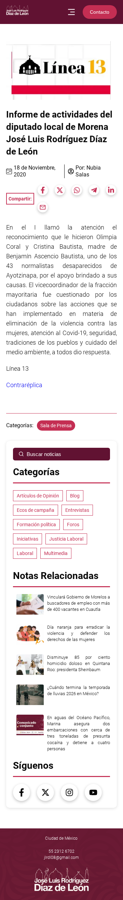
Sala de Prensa (56, 425)
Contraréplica (24, 385)
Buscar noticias (44, 454)
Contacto (99, 12)
